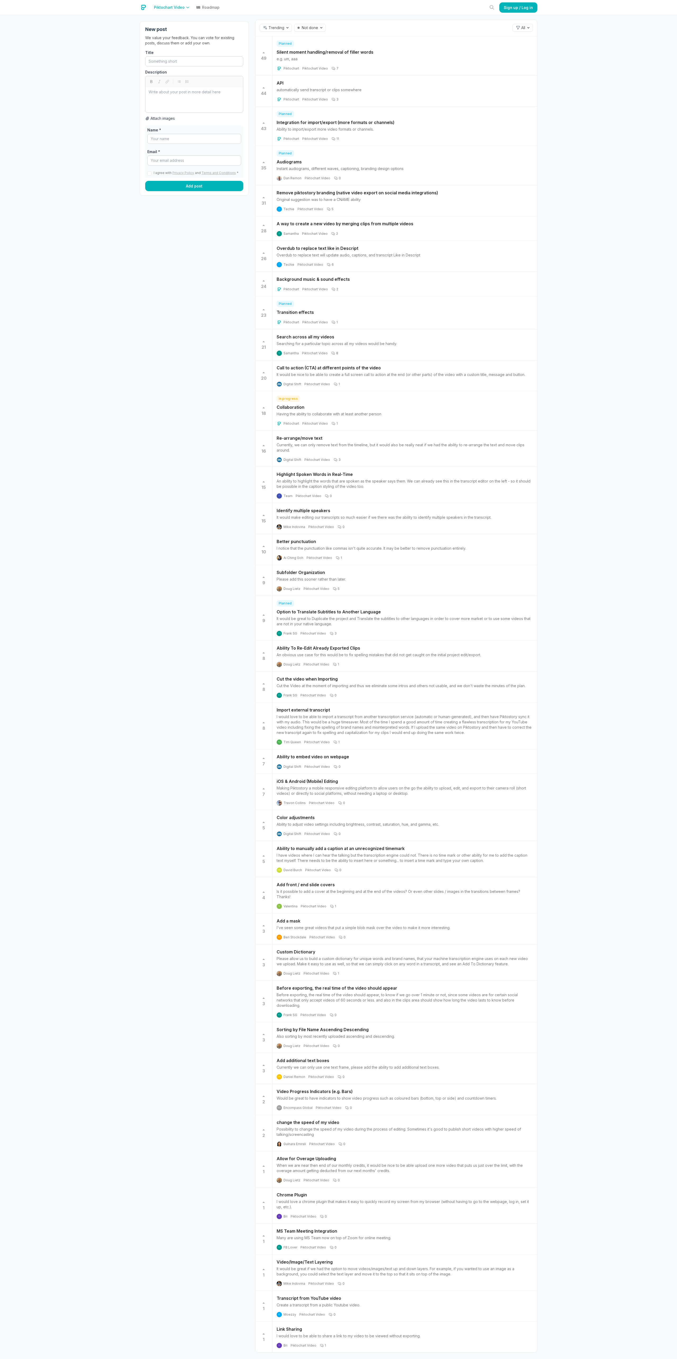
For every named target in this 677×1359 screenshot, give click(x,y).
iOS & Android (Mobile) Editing (307, 781)
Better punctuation (296, 541)
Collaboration (290, 407)
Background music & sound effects (313, 279)
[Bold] (151, 81)
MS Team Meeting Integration (307, 1231)
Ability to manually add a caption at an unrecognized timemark (341, 848)
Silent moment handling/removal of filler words (325, 52)
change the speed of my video (308, 1122)
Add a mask (288, 921)
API (280, 83)
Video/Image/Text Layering (305, 1262)
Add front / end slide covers (306, 884)
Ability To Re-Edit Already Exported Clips (318, 648)
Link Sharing (289, 1329)
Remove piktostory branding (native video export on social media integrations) (357, 192)
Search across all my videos (305, 336)
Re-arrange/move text (299, 438)
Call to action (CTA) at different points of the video (329, 367)
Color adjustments (296, 817)
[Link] (167, 81)
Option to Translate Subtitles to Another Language (329, 611)
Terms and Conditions (219, 173)
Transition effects (295, 312)
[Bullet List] (179, 81)
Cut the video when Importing (307, 679)
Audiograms (289, 161)
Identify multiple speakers (303, 510)
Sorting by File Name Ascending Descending (323, 1029)
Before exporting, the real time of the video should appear (337, 988)
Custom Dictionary (296, 951)
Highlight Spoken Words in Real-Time (315, 474)
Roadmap (210, 7)
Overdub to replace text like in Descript (317, 248)
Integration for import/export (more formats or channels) (335, 122)
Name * (154, 130)
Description (156, 72)
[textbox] (194, 99)
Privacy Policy (183, 173)
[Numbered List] (187, 81)
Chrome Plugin (292, 1194)
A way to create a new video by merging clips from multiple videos (345, 223)
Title (149, 52)
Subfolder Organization (301, 572)
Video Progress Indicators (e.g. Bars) (315, 1091)
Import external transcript (303, 710)
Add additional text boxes (303, 1060)
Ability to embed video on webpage (313, 756)
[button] (173, 7)
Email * (153, 151)
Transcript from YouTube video (309, 1298)
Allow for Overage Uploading (306, 1158)
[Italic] (159, 81)
